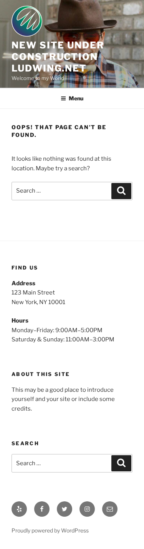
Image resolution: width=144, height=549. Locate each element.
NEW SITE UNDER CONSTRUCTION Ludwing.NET (58, 57)
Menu (76, 98)
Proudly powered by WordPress (50, 530)
